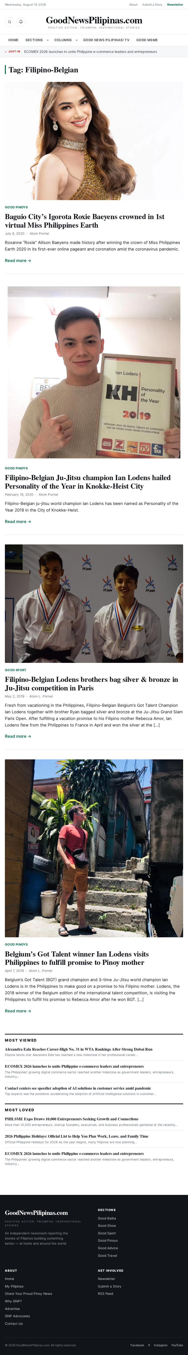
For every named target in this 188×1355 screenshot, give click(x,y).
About (133, 4)
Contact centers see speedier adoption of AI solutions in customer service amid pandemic (78, 1088)
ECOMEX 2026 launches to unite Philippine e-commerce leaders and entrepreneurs (90, 51)
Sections (34, 40)
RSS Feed (105, 1294)
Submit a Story (152, 4)
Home (13, 40)
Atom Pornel (39, 233)
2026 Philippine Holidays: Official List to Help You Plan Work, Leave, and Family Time (76, 1136)
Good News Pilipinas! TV (106, 40)
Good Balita (107, 1218)
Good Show (107, 1226)
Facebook (137, 1345)
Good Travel (107, 1256)
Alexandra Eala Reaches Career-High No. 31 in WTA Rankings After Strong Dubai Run (79, 1049)
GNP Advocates (17, 1316)
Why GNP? (13, 1301)
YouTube (177, 1345)
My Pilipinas (14, 1286)
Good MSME (147, 40)
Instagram (160, 1345)
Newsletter (175, 4)
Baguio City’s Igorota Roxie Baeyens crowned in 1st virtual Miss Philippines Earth (84, 220)
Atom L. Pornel (41, 696)
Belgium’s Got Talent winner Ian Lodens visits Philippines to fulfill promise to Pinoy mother (77, 958)
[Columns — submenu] (76, 40)
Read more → (18, 260)
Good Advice (108, 1248)
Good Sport (16, 670)
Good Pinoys (16, 207)
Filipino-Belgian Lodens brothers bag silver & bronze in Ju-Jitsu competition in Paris (91, 683)
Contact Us (14, 1324)
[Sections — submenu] (48, 40)
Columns (63, 40)
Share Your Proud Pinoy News (28, 1294)
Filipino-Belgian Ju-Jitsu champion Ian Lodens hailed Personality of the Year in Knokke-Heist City (88, 481)
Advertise (12, 1309)
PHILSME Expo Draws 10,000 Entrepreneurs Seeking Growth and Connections (71, 1119)
